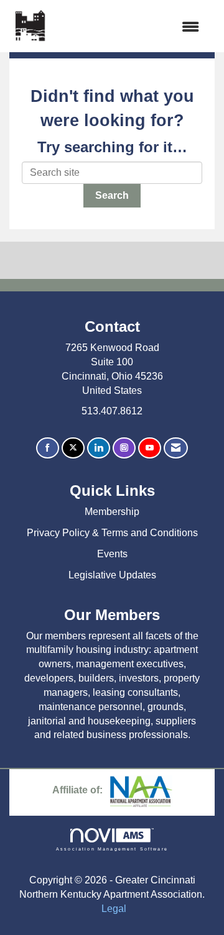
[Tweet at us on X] (73, 448)
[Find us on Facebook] (47, 448)
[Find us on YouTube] (149, 448)
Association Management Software (112, 848)
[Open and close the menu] (130, 27)
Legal (113, 908)
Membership (112, 511)
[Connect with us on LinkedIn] (98, 448)
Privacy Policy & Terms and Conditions (112, 532)
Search (112, 195)
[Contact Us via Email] (176, 448)
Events (112, 554)
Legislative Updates (112, 575)
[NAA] (141, 790)
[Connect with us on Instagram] (124, 448)
